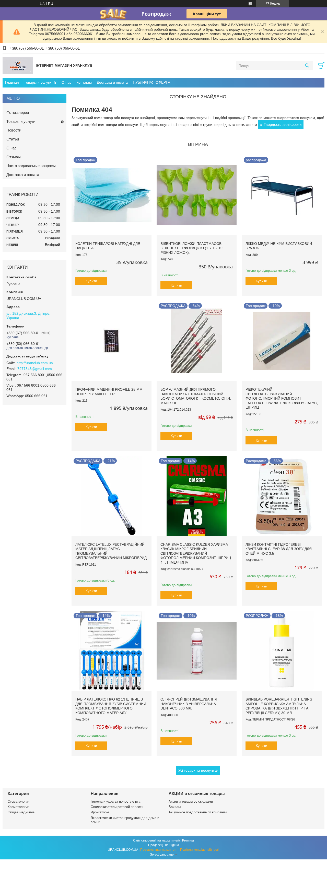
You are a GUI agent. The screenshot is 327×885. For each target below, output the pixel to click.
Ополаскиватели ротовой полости (117, 807)
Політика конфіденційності (199, 849)
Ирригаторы (100, 812)
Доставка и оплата (112, 82)
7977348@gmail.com (34, 369)
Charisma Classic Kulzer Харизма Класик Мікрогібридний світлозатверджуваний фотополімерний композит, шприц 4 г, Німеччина (195, 553)
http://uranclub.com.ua (35, 363)
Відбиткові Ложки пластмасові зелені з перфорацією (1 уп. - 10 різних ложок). (191, 248)
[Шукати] (307, 65)
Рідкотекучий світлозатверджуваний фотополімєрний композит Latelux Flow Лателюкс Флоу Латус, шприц (282, 398)
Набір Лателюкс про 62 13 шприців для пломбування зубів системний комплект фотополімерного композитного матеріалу (110, 706)
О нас (66, 82)
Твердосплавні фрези (282, 124)
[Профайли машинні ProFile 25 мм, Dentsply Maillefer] (111, 341)
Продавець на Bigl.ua (163, 845)
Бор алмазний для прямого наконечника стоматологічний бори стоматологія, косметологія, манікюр (195, 396)
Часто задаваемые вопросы (31, 165)
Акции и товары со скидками (191, 801)
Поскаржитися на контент (159, 849)
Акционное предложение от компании (198, 812)
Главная (12, 82)
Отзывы (13, 157)
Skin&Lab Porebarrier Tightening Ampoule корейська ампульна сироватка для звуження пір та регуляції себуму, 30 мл (279, 706)
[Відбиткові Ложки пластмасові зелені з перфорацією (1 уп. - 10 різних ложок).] (197, 195)
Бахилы (175, 807)
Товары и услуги (37, 82)
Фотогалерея (17, 112)
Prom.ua (188, 840)
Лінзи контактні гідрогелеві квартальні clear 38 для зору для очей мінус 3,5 (279, 548)
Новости (13, 130)
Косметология (18, 807)
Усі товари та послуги (196, 770)
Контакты (84, 82)
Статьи (12, 139)
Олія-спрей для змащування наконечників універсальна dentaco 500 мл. (188, 703)
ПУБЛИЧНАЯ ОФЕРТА (151, 82)
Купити (91, 281)
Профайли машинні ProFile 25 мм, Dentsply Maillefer (109, 391)
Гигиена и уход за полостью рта (115, 801)
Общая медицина (21, 812)
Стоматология (18, 801)
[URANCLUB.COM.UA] (18, 65)
